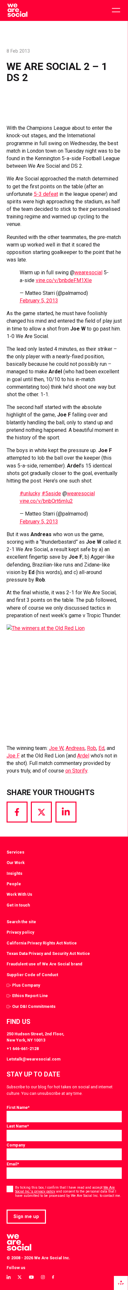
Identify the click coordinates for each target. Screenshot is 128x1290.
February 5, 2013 (39, 300)
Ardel (83, 756)
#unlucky (30, 493)
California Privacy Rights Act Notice (42, 943)
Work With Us (19, 894)
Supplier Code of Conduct (32, 974)
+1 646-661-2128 (23, 1048)
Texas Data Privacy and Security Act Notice (48, 953)
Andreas (75, 748)
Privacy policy (20, 932)
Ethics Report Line (30, 995)
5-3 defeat (46, 194)
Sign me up (26, 1216)
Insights (14, 873)
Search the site (21, 921)
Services (15, 852)
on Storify (76, 771)
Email (13, 1164)
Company (16, 1145)
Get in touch (18, 905)
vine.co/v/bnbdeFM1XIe (64, 280)
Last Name (18, 1126)
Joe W (56, 748)
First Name (18, 1107)
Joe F (13, 756)
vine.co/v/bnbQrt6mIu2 (46, 501)
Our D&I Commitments (33, 1006)
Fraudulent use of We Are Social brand (44, 963)
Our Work (16, 862)
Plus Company (26, 985)
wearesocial (88, 272)
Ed (101, 748)
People (14, 883)
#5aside (51, 493)
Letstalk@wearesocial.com (33, 1059)
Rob (91, 748)
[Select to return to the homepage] (17, 10)
